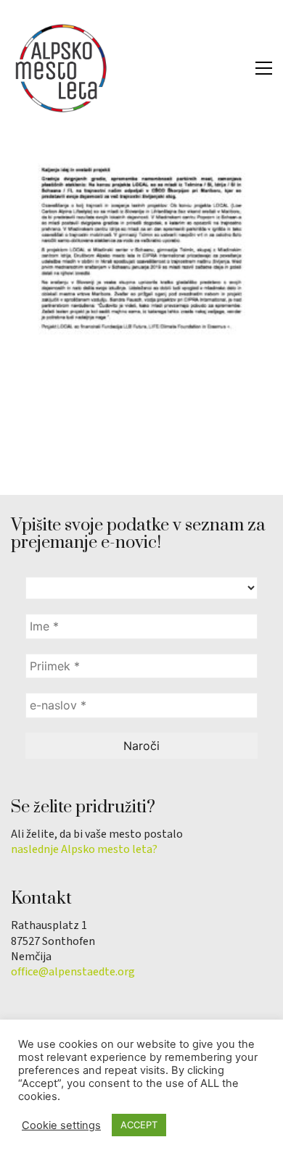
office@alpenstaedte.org (73, 972)
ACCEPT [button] (138, 1124)
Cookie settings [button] (61, 1125)
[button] (263, 68)
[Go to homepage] (61, 68)
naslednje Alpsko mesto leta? (84, 849)
